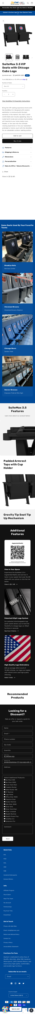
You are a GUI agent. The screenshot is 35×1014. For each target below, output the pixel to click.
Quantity (4, 90)
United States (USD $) (16, 995)
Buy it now (17, 141)
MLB (5, 859)
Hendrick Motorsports (10, 875)
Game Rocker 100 (11, 789)
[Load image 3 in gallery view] (26, 57)
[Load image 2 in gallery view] (17, 57)
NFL (5, 854)
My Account (7, 902)
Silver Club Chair (11, 809)
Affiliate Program (9, 890)
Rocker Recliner (11, 802)
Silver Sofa (9, 806)
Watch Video (8, 677)
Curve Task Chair (11, 785)
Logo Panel (9, 794)
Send (8, 839)
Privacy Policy (8, 942)
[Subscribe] (28, 976)
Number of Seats (7, 82)
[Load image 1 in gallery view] (9, 57)
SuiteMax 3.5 (10, 819)
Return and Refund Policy (11, 934)
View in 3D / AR (9, 584)
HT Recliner (9, 792)
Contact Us (7, 938)
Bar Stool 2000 (11, 782)
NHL (5, 863)
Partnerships (8, 907)
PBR (5, 871)
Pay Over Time (8, 911)
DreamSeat (7, 915)
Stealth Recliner (11, 814)
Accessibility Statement (11, 946)
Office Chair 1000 (12, 797)
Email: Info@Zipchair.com (11, 930)
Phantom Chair (11, 799)
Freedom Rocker (11, 787)
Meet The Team (8, 898)
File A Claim (7, 894)
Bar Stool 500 (10, 780)
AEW (5, 867)
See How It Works (10, 631)
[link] (17, 246)
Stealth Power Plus (12, 816)
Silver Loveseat (11, 811)
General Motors (8, 879)
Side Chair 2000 (11, 804)
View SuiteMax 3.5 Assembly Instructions (16, 101)
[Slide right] (32, 58)
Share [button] (6, 171)
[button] (3, 3)
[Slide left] (3, 58)
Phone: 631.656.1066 (10, 926)
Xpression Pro (10, 821)
